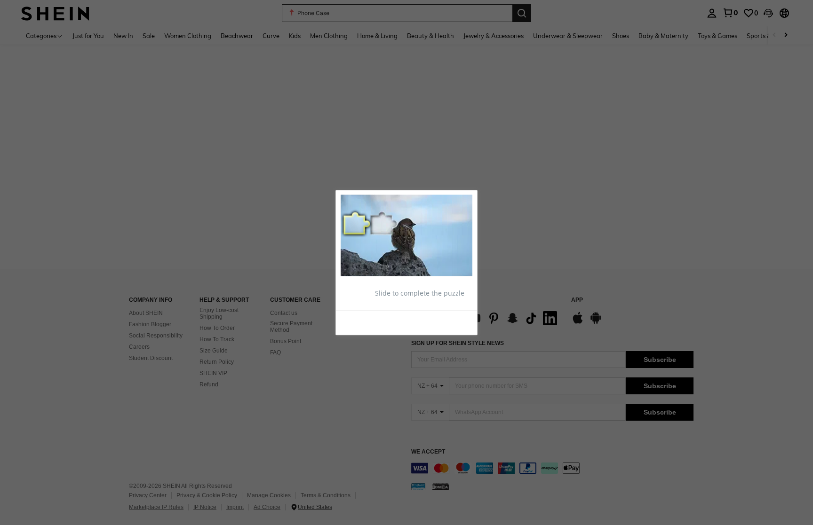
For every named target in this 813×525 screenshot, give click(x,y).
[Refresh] (364, 322)
